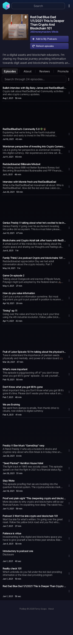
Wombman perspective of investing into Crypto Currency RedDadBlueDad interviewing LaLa (34, 146)
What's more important (15, 369)
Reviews (44, 71)
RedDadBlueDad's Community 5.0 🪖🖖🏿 (24, 128)
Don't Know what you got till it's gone (23, 386)
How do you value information (19, 293)
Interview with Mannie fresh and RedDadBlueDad (29, 181)
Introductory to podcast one (18, 550)
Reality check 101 (12, 568)
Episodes (10, 71)
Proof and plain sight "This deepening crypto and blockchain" (34, 498)
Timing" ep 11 (10, 310)
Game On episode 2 (13, 275)
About (28, 71)
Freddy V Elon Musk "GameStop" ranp (23, 445)
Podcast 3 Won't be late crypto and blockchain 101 (30, 515)
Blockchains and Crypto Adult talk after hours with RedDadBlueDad (34, 240)
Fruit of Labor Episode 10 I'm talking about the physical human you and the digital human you (34, 351)
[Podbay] (6, 8)
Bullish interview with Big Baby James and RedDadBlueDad (34, 87)
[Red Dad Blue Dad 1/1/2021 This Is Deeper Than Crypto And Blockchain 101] (15, 32)
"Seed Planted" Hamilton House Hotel (23, 463)
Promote (63, 71)
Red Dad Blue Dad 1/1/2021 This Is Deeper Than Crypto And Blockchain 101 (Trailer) (34, 586)
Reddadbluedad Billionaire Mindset (21, 164)
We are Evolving (11, 404)
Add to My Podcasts (46, 39)
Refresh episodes (45, 46)
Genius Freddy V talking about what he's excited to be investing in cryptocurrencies (34, 222)
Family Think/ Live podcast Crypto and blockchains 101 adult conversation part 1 (34, 257)
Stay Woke (9, 480)
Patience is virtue (12, 533)
